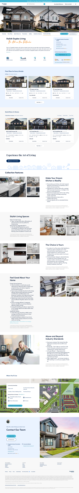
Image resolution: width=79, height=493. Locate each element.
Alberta (10, 7)
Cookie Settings (18, 471)
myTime (6, 466)
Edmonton (19, 7)
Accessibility (33, 471)
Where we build (68, 4)
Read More (8, 52)
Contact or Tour (21, 97)
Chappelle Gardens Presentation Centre (62, 40)
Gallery (30, 33)
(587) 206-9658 (58, 42)
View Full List (21, 394)
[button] (16, 87)
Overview (4, 33)
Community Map (46, 33)
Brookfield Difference (58, 4)
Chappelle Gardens (24, 7)
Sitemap (6, 471)
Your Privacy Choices (25, 471)
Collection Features (38, 33)
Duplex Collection (9, 90)
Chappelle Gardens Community (17, 90)
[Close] (77, 1)
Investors (23, 467)
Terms (14, 471)
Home (7, 7)
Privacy (10, 471)
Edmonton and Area (14, 7)
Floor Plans (10, 33)
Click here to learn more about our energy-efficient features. (20, 322)
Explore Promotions (47, 1)
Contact (23, 466)
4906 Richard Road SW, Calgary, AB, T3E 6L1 (10, 485)
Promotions (24, 33)
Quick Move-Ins (17, 33)
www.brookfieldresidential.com (21, 485)
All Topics (41, 466)
